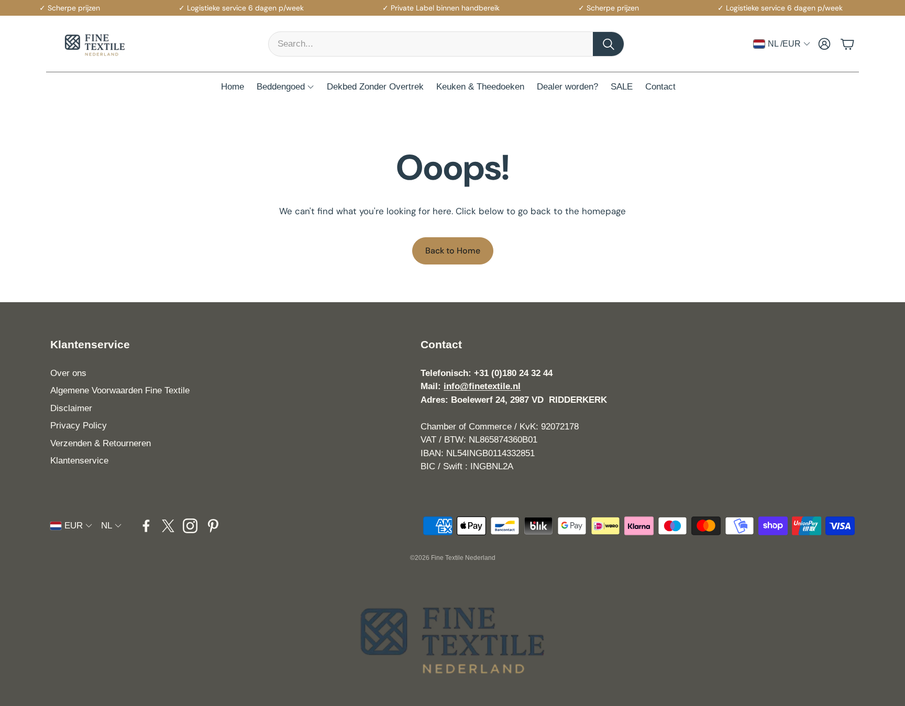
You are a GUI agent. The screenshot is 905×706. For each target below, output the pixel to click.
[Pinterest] (213, 526)
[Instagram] (190, 526)
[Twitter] (168, 526)
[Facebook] (146, 526)
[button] (446, 44)
